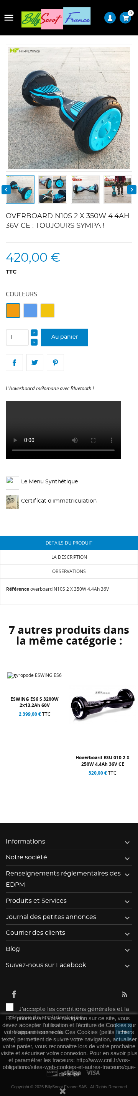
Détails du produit (69, 543)
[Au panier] (18, 782)
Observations (69, 571)
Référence (17, 589)
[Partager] (14, 362)
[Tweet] (35, 362)
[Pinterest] (55, 362)
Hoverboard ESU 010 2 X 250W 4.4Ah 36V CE (103, 760)
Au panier (64, 337)
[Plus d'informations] (52, 782)
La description (69, 557)
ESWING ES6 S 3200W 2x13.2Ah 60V (34, 702)
